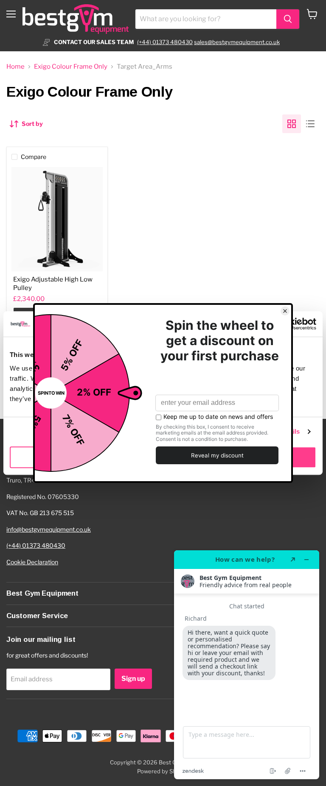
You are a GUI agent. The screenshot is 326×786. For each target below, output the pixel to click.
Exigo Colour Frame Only (70, 66)
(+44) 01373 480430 (165, 42)
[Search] (287, 19)
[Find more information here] (246, 665)
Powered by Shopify (163, 771)
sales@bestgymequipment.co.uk (237, 42)
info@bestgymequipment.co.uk (48, 529)
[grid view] (291, 123)
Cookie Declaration (32, 562)
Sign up (133, 679)
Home (15, 66)
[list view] (310, 123)
